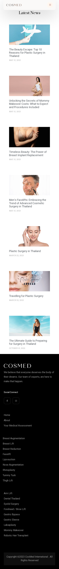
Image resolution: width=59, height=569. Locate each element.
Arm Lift (8, 493)
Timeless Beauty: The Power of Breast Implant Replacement (28, 153)
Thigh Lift (8, 480)
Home (7, 415)
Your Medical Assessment (18, 425)
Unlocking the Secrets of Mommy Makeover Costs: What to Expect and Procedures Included (29, 104)
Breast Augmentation (14, 438)
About (7, 420)
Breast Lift (8, 443)
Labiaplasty (10, 525)
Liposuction (9, 459)
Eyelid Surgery (11, 503)
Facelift (7, 454)
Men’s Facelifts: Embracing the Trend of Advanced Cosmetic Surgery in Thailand (27, 203)
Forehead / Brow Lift (15, 509)
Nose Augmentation (13, 464)
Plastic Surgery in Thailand (25, 251)
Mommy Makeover (14, 530)
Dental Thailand (12, 498)
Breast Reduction (12, 448)
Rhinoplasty (9, 470)
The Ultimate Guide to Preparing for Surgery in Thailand (28, 342)
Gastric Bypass (12, 514)
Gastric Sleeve (11, 519)
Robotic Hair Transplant (16, 535)
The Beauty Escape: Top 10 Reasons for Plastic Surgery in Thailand (27, 53)
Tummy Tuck (9, 475)
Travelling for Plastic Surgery (26, 296)
